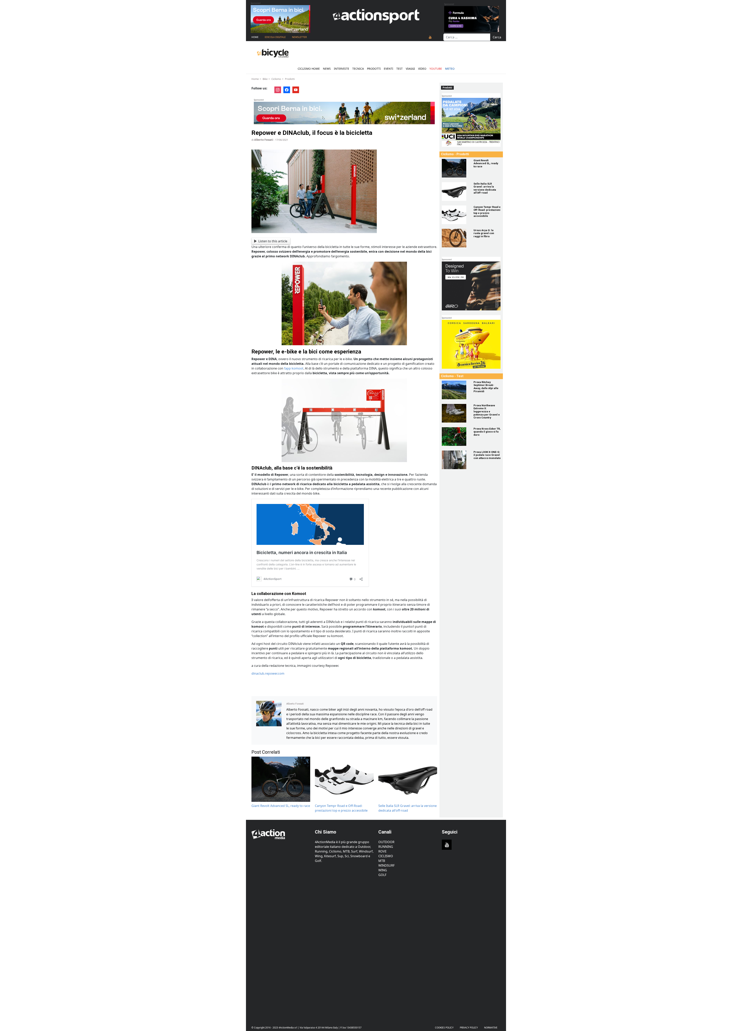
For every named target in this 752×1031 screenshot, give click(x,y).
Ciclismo (276, 79)
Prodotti (374, 68)
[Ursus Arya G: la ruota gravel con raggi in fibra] (455, 238)
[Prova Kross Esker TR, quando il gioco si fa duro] (455, 436)
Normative (490, 1027)
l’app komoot (293, 368)
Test (399, 68)
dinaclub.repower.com (267, 673)
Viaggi (410, 68)
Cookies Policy (444, 1027)
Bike (265, 79)
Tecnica (358, 68)
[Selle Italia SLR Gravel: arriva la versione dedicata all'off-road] (455, 191)
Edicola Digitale (275, 37)
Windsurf (386, 865)
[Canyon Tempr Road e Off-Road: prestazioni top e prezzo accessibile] (455, 214)
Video (422, 68)
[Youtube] (430, 37)
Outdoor (386, 842)
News (327, 68)
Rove (382, 851)
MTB (381, 861)
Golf (382, 875)
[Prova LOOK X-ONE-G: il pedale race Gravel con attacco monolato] (455, 460)
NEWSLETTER (299, 37)
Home (254, 37)
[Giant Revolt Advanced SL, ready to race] (455, 168)
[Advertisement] (280, 948)
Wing (382, 870)
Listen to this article (272, 241)
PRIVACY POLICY (469, 1027)
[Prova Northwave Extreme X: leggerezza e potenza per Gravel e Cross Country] (455, 413)
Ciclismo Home (309, 68)
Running (385, 846)
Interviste (341, 68)
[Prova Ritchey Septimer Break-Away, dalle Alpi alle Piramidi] (455, 390)
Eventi (388, 68)
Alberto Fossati (263, 139)
